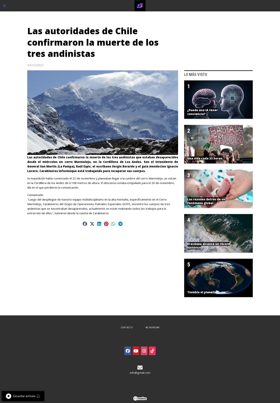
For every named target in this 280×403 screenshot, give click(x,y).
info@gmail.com (140, 372)
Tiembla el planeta (201, 292)
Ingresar (153, 327)
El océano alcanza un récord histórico (208, 246)
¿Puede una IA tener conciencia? (202, 112)
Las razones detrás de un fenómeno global (206, 201)
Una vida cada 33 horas (204, 158)
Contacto (127, 327)
